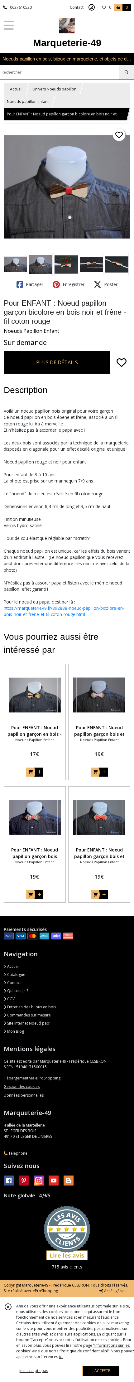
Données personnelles (24, 1095)
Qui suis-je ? (17, 990)
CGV (10, 998)
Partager (34, 284)
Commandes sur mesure (28, 1015)
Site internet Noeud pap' (28, 1023)
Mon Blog (15, 1031)
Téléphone (17, 1153)
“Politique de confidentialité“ (84, 1351)
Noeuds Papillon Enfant (31, 330)
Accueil (16, 89)
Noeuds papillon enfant (28, 101)
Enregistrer (72, 284)
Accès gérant (115, 1290)
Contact (77, 7)
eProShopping (45, 1290)
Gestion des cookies (22, 1086)
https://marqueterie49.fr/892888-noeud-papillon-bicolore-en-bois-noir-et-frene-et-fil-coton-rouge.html (64, 611)
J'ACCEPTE (101, 1370)
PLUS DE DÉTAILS (57, 362)
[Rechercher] (126, 72)
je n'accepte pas (33, 1370)
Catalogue (15, 974)
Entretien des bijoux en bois (31, 1007)
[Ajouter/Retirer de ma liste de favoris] (121, 362)
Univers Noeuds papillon (54, 89)
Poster (110, 284)
